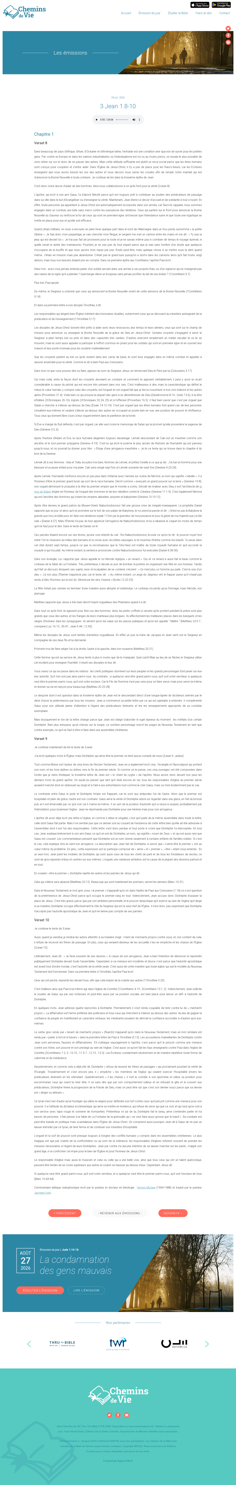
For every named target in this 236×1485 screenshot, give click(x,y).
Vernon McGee (146, 1187)
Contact (224, 13)
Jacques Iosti (42, 1192)
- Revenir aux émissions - (120, 1213)
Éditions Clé (92, 1431)
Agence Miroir (125, 1460)
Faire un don (204, 13)
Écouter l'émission (40, 1290)
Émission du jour (150, 13)
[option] (62, 1344)
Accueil (126, 13)
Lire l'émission (86, 1290)
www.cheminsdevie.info (141, 1426)
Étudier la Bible (178, 13)
